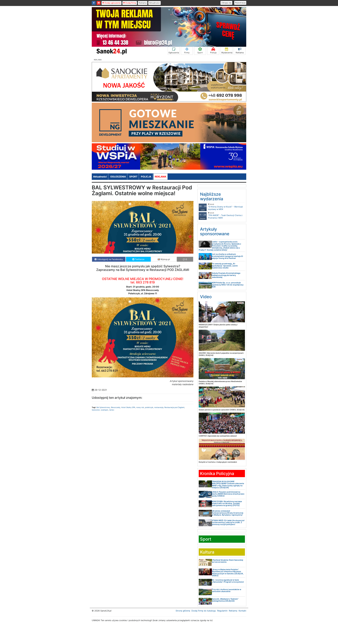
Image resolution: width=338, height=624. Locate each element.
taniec (111, 410)
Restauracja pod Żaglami (174, 407)
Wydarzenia (226, 52)
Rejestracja (240, 2)
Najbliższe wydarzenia (211, 196)
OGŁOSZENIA (118, 176)
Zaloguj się (226, 2)
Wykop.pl (165, 259)
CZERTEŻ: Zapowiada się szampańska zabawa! (218, 436)
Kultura (207, 552)
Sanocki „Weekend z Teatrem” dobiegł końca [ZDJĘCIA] (225, 600)
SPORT (133, 176)
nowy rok (140, 407)
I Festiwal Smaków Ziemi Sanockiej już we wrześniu (227, 561)
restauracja (158, 407)
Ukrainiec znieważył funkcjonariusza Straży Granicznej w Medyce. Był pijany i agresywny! (227, 513)
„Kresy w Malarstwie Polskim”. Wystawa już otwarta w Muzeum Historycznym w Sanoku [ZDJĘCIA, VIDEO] (227, 572)
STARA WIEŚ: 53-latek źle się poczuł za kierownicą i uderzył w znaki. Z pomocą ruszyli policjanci (228, 522)
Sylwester (96, 410)
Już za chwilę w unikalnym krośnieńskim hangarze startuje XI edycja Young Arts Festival (227, 256)
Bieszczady (115, 407)
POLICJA (146, 176)
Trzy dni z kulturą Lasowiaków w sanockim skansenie (226, 590)
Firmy (186, 52)
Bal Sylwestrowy (103, 407)
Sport (200, 52)
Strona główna (183, 610)
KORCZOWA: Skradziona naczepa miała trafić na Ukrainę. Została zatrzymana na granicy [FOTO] (227, 503)
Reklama (143, 3)
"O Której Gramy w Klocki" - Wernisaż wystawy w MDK (225, 206)
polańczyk (149, 407)
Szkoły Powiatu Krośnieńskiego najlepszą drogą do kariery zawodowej (226, 275)
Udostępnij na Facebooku (110, 259)
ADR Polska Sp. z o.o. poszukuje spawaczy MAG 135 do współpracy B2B (227, 284)
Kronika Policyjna (217, 473)
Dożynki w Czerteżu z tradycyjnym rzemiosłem (218, 462)
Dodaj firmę (130, 3)
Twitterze (139, 259)
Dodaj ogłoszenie (112, 3)
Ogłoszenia (173, 52)
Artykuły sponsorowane (214, 231)
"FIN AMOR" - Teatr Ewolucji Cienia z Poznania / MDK (225, 215)
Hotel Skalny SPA (128, 407)
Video (206, 296)
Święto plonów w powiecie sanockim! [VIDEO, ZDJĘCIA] (222, 410)
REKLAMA (160, 176)
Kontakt (242, 610)
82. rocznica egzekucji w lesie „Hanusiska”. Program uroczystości (228, 581)
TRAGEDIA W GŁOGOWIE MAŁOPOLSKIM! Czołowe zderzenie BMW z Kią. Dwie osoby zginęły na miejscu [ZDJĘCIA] (228, 484)
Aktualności (154, 3)
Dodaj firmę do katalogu (203, 610)
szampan (104, 410)
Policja (213, 52)
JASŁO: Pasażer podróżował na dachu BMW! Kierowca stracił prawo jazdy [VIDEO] (228, 494)
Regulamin (222, 610)
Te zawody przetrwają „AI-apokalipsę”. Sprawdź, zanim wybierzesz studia (225, 265)
